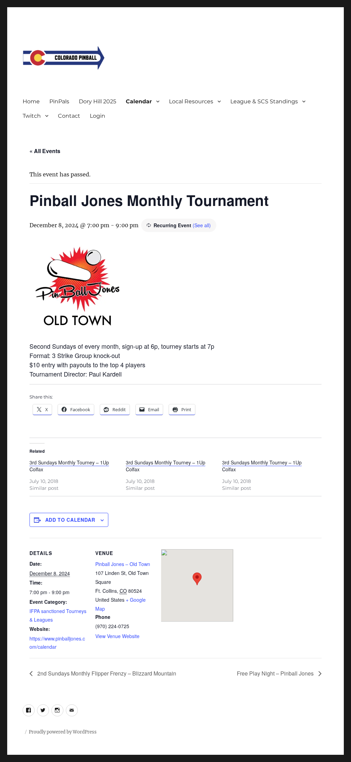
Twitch (32, 116)
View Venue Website (117, 636)
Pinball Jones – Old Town (122, 564)
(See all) (202, 225)
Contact (69, 116)
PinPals (59, 101)
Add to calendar (70, 519)
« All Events (44, 151)
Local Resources (191, 101)
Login (97, 116)
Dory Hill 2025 (97, 101)
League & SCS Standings (264, 101)
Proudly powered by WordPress (63, 732)
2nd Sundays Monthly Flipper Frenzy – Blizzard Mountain (106, 673)
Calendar (139, 101)
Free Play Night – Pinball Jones (276, 673)
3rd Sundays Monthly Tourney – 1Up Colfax (69, 466)
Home (31, 101)
